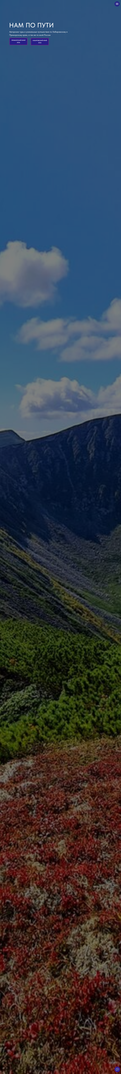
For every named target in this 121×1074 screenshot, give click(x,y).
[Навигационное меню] (117, 4)
